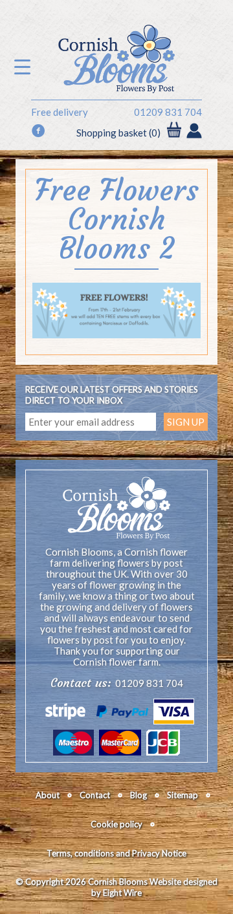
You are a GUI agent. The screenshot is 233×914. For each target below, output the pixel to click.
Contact (95, 795)
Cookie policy (116, 824)
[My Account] (194, 132)
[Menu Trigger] (22, 66)
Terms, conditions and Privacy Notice (116, 853)
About (48, 795)
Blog (138, 795)
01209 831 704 (168, 112)
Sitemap (182, 795)
